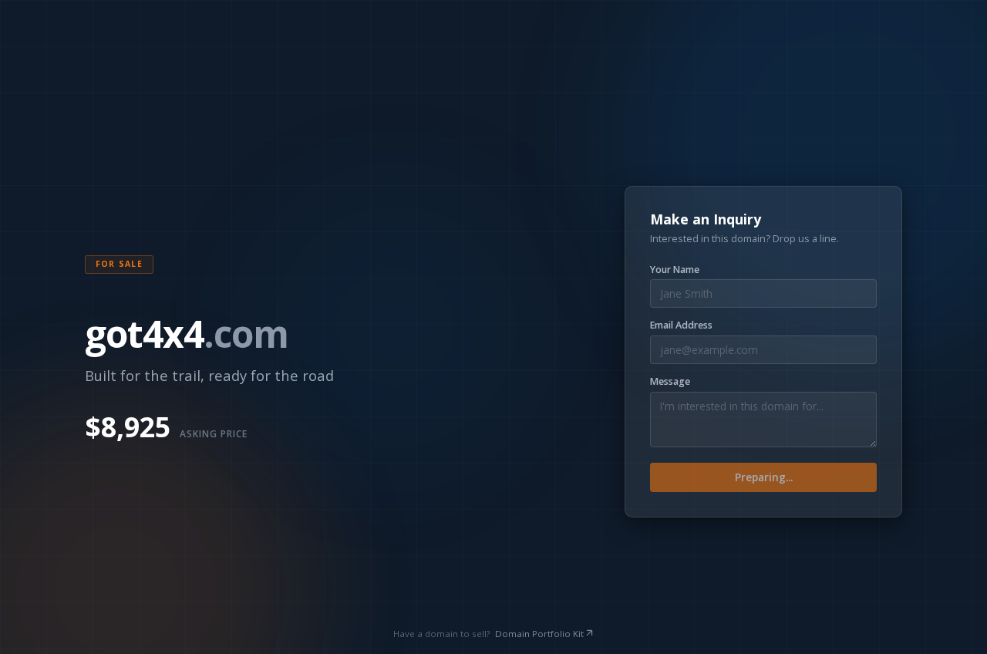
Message (670, 381)
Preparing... (764, 477)
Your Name (674, 270)
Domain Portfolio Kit (539, 634)
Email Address (681, 325)
